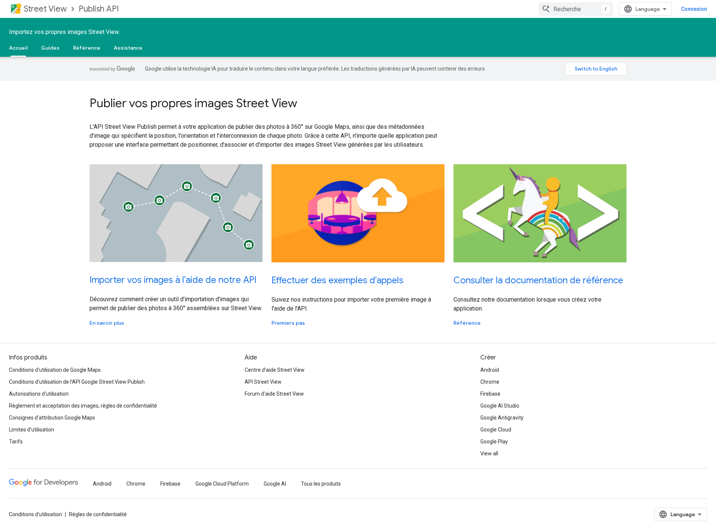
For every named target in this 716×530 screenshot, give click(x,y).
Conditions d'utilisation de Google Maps (55, 370)
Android (489, 370)
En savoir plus (107, 322)
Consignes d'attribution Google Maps (52, 418)
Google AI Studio (499, 406)
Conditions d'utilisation (35, 514)
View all (489, 453)
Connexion (694, 9)
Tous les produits (321, 484)
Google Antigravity (502, 418)
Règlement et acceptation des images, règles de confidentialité (83, 406)
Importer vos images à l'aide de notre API (173, 280)
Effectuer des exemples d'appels (337, 280)
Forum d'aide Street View (274, 394)
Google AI (275, 484)
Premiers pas (288, 322)
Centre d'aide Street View (275, 370)
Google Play (494, 442)
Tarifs (16, 442)
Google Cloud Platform (222, 484)
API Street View (263, 382)
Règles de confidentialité (98, 514)
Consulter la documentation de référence (538, 280)
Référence (86, 47)
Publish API (99, 9)
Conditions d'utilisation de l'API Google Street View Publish (77, 382)
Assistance (128, 47)
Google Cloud (495, 430)
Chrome (489, 382)
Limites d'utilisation (31, 430)
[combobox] (575, 9)
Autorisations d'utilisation (39, 394)
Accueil (18, 47)
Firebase (490, 394)
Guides (50, 47)
